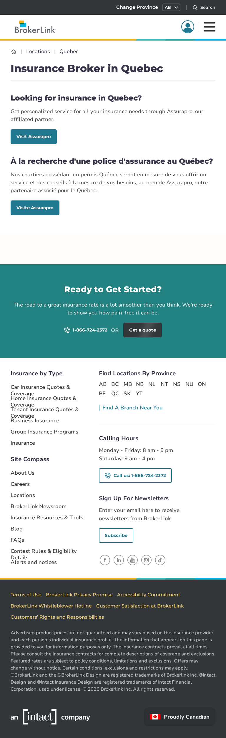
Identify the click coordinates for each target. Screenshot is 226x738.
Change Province (137, 7)
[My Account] (187, 26)
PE (102, 393)
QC (115, 393)
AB (103, 384)
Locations (23, 495)
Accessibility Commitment (148, 595)
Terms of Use (26, 595)
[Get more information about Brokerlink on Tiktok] (160, 560)
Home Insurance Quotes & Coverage (44, 398)
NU (189, 384)
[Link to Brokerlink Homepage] (14, 51)
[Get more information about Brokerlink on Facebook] (105, 560)
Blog (17, 529)
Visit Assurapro (33, 136)
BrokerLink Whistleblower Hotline (51, 606)
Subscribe (116, 535)
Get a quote (196, 298)
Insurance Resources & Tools (47, 517)
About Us (22, 473)
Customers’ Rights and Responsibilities (57, 617)
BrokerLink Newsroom (39, 506)
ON (201, 384)
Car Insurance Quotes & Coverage (40, 387)
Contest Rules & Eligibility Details (44, 551)
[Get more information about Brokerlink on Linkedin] (119, 560)
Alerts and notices (34, 562)
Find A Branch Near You (132, 407)
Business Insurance (35, 420)
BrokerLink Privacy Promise (79, 595)
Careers (20, 484)
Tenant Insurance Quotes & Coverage (45, 409)
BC (115, 384)
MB (127, 384)
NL (151, 384)
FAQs (17, 540)
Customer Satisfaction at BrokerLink (140, 606)
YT (139, 393)
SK (127, 393)
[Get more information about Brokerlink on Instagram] (146, 560)
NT (164, 384)
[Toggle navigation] (209, 26)
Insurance (23, 443)
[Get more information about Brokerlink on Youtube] (132, 560)
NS (177, 384)
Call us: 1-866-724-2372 (140, 475)
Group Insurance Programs (44, 432)
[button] (171, 7)
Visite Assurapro (35, 207)
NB (140, 384)
